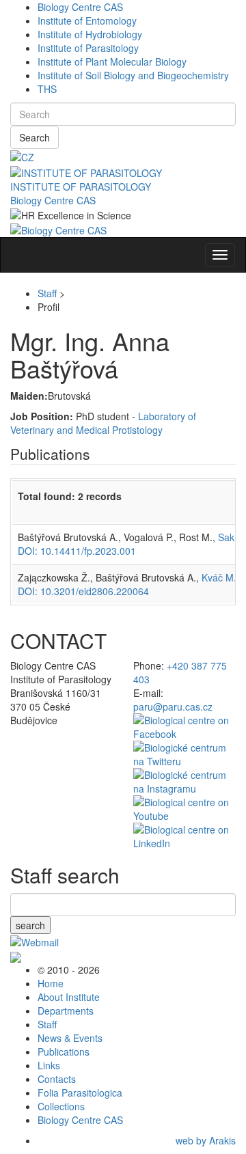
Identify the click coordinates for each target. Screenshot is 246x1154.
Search (34, 137)
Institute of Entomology (87, 20)
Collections (61, 1106)
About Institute (69, 997)
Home (51, 983)
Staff (47, 293)
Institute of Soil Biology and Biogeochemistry (133, 75)
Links (49, 1065)
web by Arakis (206, 1140)
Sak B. (232, 537)
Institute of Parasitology (88, 48)
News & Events (70, 1038)
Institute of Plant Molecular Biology (112, 61)
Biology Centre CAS (80, 7)
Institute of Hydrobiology (90, 34)
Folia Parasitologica (80, 1092)
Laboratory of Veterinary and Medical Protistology (103, 423)
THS (47, 89)
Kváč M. (219, 577)
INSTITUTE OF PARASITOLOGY (80, 186)
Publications (64, 1051)
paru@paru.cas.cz (173, 706)
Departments (66, 1010)
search (30, 925)
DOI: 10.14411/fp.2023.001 (77, 551)
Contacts (57, 1079)
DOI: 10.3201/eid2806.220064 (83, 591)
